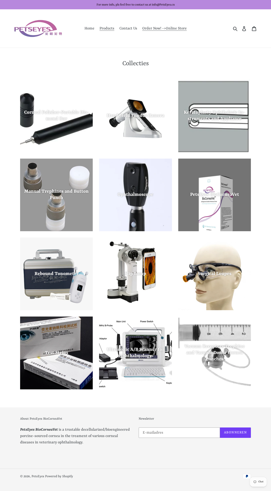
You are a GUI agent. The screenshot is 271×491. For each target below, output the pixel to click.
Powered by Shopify (59, 476)
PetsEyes (38, 476)
